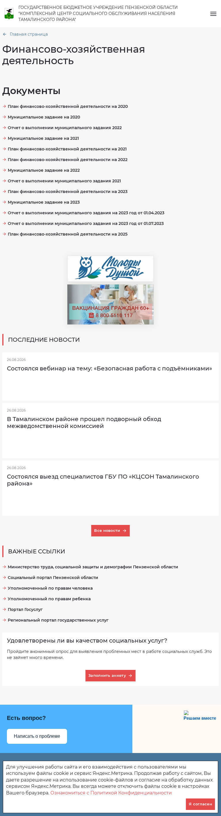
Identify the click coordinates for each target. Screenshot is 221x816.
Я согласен (200, 804)
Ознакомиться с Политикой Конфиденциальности (111, 793)
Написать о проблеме (37, 736)
